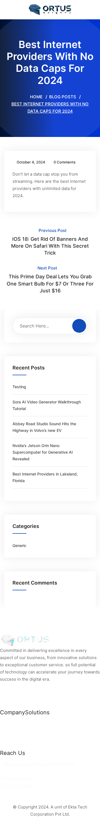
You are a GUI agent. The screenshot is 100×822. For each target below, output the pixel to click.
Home (35, 96)
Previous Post (50, 242)
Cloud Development (45, 731)
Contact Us (11, 745)
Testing (19, 386)
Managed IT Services (46, 738)
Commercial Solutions (47, 723)
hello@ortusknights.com (25, 771)
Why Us (8, 731)
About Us (9, 738)
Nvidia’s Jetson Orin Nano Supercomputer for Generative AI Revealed (42, 452)
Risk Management (43, 745)
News (5, 723)
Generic (19, 545)
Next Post (50, 279)
